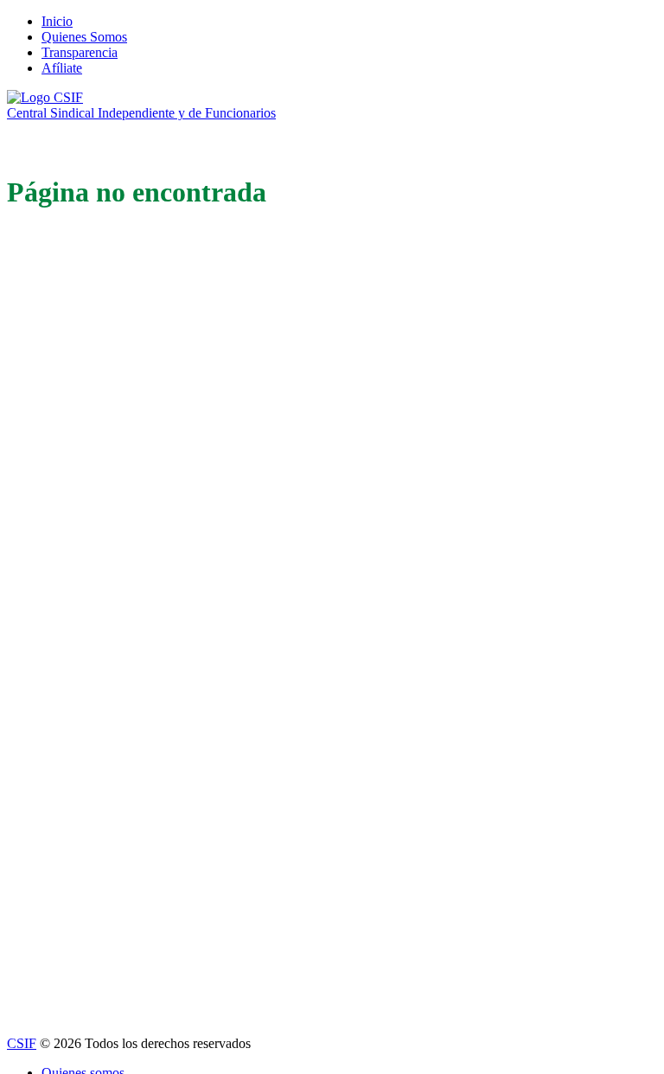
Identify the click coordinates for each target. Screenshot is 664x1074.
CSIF (21, 1043)
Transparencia (80, 52)
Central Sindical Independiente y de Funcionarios (141, 112)
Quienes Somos (84, 36)
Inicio (57, 21)
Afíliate (62, 68)
